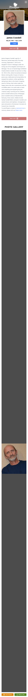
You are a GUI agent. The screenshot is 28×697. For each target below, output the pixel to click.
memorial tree (20, 108)
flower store (18, 110)
